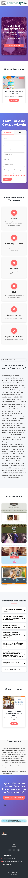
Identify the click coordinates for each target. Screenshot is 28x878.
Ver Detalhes (14, 100)
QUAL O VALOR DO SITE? (11, 669)
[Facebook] (9, 850)
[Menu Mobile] (26, 3)
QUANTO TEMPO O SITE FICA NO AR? (12, 610)
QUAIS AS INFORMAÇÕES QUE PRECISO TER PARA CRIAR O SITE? (13, 644)
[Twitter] (14, 850)
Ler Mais (14, 723)
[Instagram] (18, 850)
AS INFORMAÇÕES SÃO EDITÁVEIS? (11, 663)
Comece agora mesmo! (14, 45)
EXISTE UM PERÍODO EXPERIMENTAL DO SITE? (11, 626)
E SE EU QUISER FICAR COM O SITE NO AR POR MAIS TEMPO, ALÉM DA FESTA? (13, 618)
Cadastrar (7, 179)
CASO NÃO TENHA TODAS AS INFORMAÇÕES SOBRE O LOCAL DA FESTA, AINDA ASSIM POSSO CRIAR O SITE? (13, 654)
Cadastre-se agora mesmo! (14, 797)
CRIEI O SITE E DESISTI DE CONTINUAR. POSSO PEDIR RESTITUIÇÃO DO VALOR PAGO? (12, 635)
